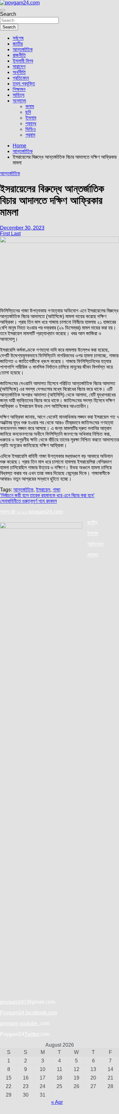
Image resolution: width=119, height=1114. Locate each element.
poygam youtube (19, 1023)
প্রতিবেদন (21, 78)
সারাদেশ (19, 66)
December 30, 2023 (22, 228)
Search (8, 14)
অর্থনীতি (19, 72)
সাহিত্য (18, 95)
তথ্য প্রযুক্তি (24, 83)
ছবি (28, 112)
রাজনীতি (19, 55)
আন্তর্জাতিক (23, 49)
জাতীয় (18, 43)
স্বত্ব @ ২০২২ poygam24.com (31, 511)
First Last (10, 233)
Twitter (31, 1034)
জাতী (91, 522)
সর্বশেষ (18, 38)
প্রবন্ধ (30, 123)
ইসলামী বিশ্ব (23, 61)
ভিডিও (30, 129)
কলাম (29, 106)
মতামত (92, 554)
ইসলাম (30, 117)
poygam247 (13, 1002)
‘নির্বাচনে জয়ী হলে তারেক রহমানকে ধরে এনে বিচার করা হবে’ (47, 495)
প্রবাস (30, 135)
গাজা (56, 489)
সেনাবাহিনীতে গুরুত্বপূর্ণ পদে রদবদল (28, 501)
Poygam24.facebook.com (28, 1012)
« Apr (57, 1102)
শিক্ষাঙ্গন (19, 89)
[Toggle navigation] (2, 10)
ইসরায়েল (43, 489)
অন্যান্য (19, 100)
